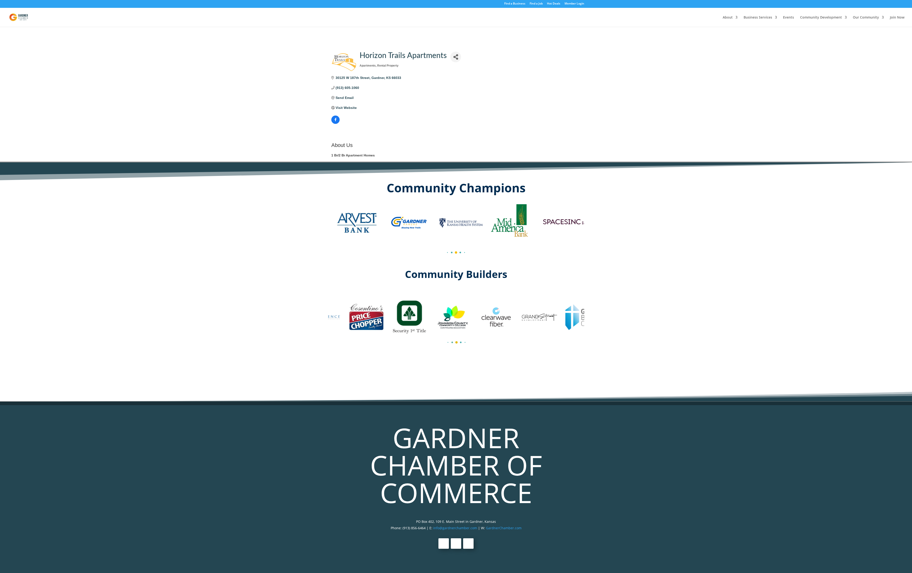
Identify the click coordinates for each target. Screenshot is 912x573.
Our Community (866, 17)
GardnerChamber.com (504, 528)
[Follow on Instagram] (468, 543)
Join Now (897, 17)
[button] (447, 252)
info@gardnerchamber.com (455, 528)
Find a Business (514, 3)
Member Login (574, 3)
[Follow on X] (456, 543)
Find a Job (536, 3)
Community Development (821, 17)
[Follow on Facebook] (443, 543)
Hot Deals (553, 3)
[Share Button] (455, 57)
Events (788, 17)
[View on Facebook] (335, 123)
